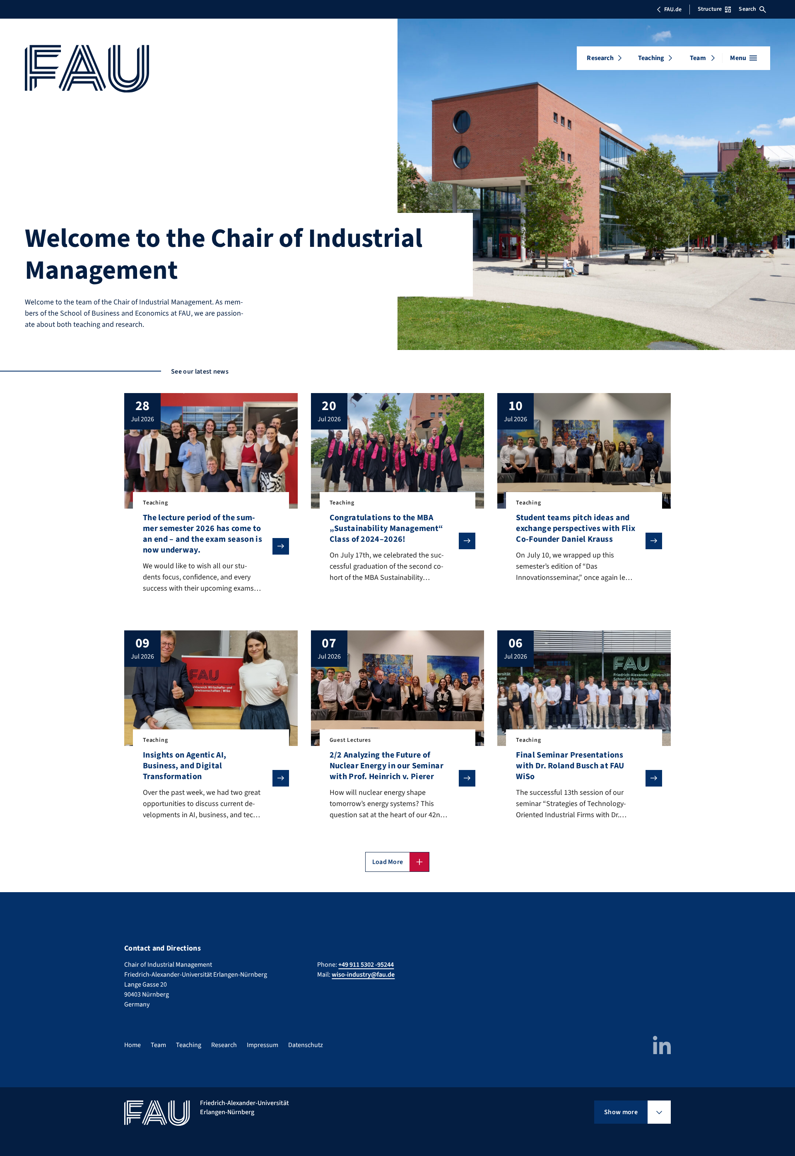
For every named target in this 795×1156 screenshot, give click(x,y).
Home (132, 1045)
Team (698, 58)
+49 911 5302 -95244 (366, 964)
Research (600, 58)
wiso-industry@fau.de (363, 974)
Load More (387, 861)
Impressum (262, 1045)
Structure (710, 9)
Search (747, 9)
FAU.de (673, 9)
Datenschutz (305, 1045)
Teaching (651, 58)
